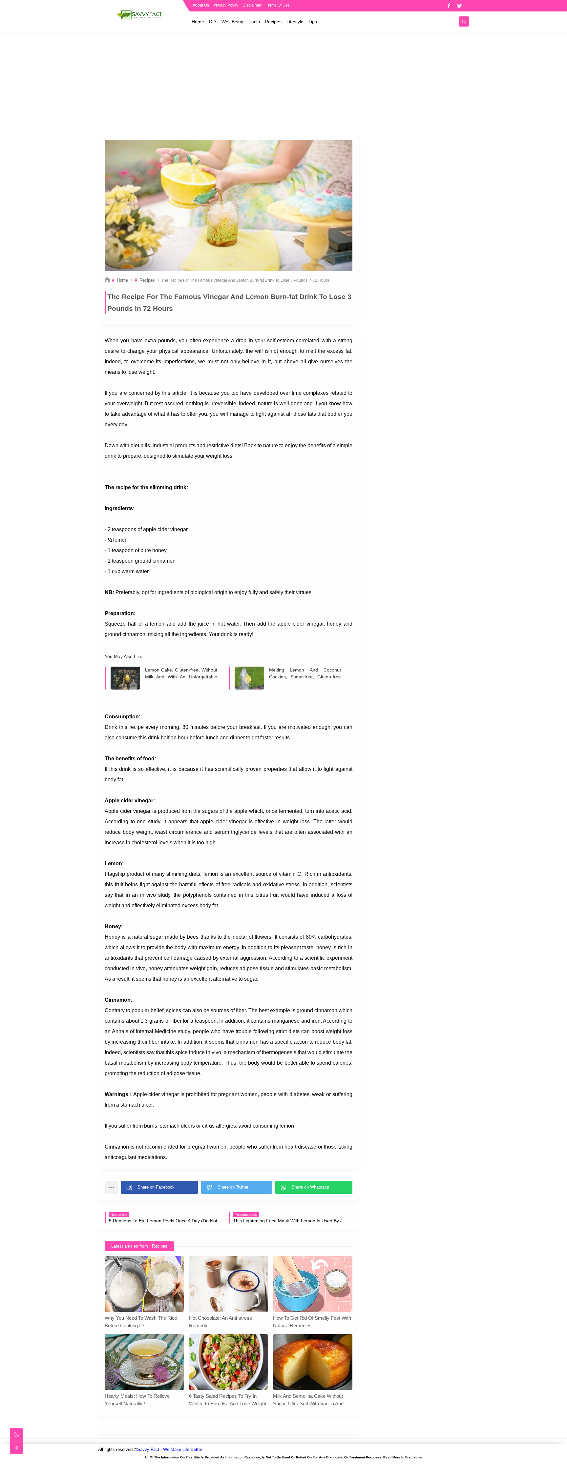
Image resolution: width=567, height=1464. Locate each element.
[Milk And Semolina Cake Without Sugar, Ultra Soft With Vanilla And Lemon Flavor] (312, 1362)
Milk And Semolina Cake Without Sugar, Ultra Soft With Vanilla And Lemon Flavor (308, 1399)
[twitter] (459, 5)
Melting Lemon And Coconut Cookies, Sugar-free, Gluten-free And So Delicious (305, 673)
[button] (159, 1187)
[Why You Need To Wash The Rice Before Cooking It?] (144, 1284)
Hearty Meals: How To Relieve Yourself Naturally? (137, 1399)
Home (198, 21)
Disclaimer (252, 5)
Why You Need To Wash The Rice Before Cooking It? (141, 1321)
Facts (254, 21)
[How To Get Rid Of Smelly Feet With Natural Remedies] (312, 1284)
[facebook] (448, 5)
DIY (213, 21)
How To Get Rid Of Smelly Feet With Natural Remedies (312, 1321)
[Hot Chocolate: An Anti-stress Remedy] (228, 1284)
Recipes (273, 21)
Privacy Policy (225, 5)
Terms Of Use (278, 5)
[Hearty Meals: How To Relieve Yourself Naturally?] (144, 1362)
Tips (312, 21)
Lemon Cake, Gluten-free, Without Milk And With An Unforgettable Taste (181, 673)
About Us (201, 5)
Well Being (232, 21)
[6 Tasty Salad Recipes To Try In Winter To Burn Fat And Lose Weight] (228, 1362)
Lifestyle (295, 21)
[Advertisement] (283, 83)
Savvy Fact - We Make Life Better (169, 1449)
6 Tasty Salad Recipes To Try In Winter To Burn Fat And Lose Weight (227, 1399)
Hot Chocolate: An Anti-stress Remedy (220, 1321)
